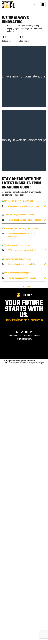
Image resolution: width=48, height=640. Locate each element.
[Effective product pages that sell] (45, 250)
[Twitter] (21, 332)
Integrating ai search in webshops (23, 264)
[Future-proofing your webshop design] (45, 220)
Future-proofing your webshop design (24, 220)
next (29, 287)
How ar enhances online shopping (22, 278)
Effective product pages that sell (22, 250)
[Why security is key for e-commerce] (45, 206)
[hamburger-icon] (43, 4)
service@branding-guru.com (24, 320)
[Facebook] (17, 332)
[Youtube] (26, 332)
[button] (34, 5)
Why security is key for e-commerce (23, 206)
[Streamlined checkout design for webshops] (45, 233)
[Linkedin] (31, 332)
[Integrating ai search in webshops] (45, 264)
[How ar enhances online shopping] (45, 278)
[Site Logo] (8, 5)
